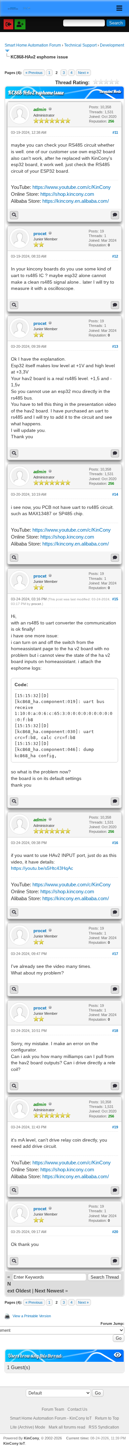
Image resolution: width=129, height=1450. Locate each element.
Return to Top (107, 1418)
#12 (115, 256)
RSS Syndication (104, 1427)
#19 (115, 1127)
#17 (115, 954)
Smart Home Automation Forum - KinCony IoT (51, 1418)
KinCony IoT (14, 1443)
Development (112, 45)
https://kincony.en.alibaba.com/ (75, 201)
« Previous (34, 73)
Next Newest (49, 1290)
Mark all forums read (67, 1427)
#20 (115, 1232)
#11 (115, 132)
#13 (115, 346)
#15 (115, 599)
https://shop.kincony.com (67, 194)
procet (39, 233)
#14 (115, 494)
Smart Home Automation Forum (33, 45)
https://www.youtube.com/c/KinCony (71, 187)
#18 (115, 1031)
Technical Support (80, 45)
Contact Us (77, 1409)
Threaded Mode (110, 91)
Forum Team (53, 1409)
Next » (83, 73)
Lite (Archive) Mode (27, 1427)
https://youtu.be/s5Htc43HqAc (42, 868)
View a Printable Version (32, 1316)
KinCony (31, 1438)
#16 (115, 843)
